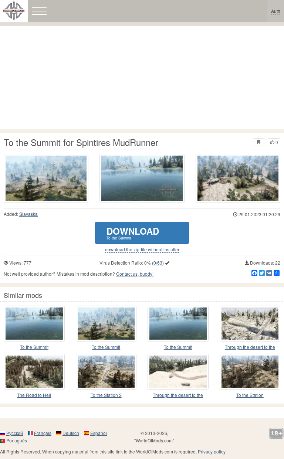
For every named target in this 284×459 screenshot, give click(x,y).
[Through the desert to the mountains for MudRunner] (250, 323)
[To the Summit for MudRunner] (34, 323)
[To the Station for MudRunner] (250, 372)
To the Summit (34, 347)
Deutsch (70, 433)
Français (42, 433)
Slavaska (28, 214)
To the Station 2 (106, 395)
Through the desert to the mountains (250, 347)
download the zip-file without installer (142, 249)
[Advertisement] (142, 77)
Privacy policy (212, 451)
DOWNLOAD (132, 233)
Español (98, 433)
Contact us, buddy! (134, 274)
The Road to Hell (34, 395)
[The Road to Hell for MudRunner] (34, 372)
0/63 (157, 262)
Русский (14, 433)
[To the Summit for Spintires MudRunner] (46, 178)
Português (16, 440)
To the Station (250, 395)
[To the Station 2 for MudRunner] (106, 372)
